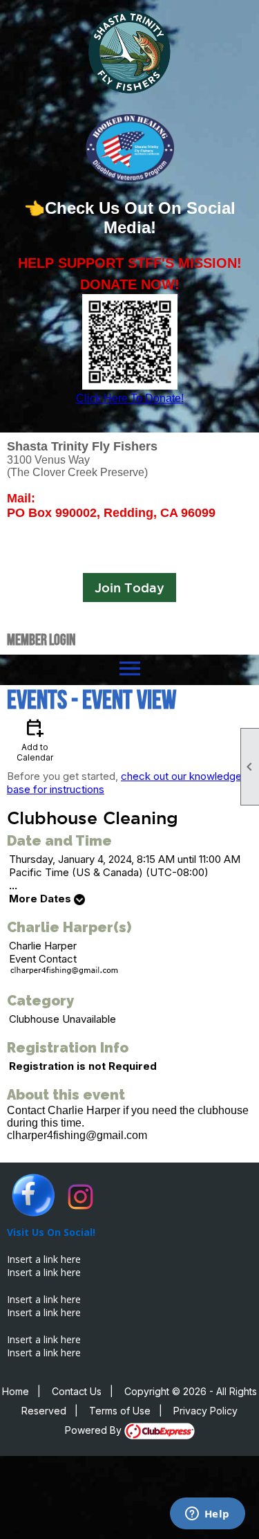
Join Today (129, 587)
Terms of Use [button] (120, 1411)
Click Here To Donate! (130, 398)
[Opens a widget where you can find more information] (207, 1514)
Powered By (94, 1430)
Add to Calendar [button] (35, 739)
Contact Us (77, 1391)
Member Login (41, 639)
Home (15, 1391)
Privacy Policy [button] (205, 1411)
